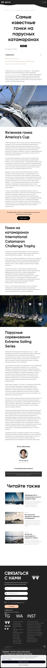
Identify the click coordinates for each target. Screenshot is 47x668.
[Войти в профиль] (42, 2)
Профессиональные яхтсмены (13, 74)
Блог (11, 10)
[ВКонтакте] (23, 46)
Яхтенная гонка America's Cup (11, 58)
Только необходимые (23, 665)
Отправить (12, 606)
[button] (23, 218)
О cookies (9, 659)
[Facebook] (21, 46)
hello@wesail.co (9, 610)
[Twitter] (26, 46)
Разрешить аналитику (23, 661)
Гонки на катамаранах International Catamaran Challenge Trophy (19, 61)
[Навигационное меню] (45, 2)
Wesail (6, 10)
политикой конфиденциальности (17, 602)
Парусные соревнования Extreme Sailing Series (15, 63)
